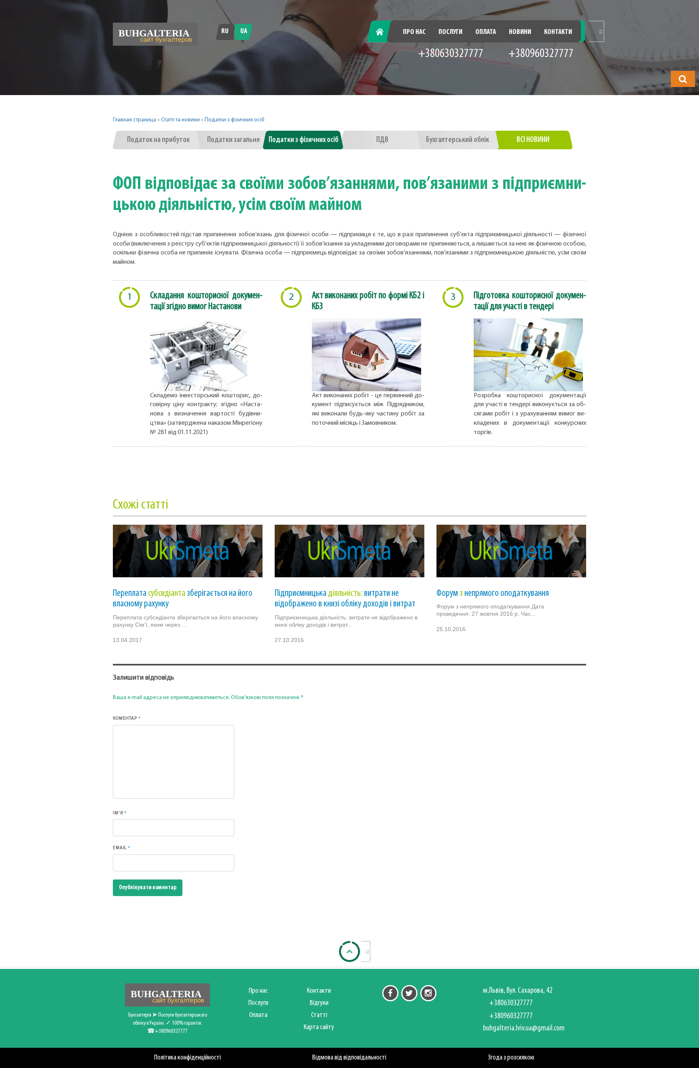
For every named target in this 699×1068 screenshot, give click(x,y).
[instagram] (428, 993)
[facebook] (390, 993)
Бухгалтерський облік (457, 140)
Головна (384, 32)
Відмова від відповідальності (349, 1058)
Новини (520, 32)
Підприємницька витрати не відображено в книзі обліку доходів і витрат (345, 599)
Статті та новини (180, 120)
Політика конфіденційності (187, 1058)
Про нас (414, 32)
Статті (319, 1015)
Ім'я (120, 812)
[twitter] (409, 993)
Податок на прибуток (158, 140)
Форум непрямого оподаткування (492, 593)
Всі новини (533, 140)
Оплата (485, 32)
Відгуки (319, 1003)
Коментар (127, 718)
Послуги (450, 32)
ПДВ (382, 140)
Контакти (558, 32)
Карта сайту (319, 1027)
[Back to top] (349, 951)
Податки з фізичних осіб (235, 120)
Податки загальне (233, 140)
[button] (683, 79)
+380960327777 (541, 54)
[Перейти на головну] (155, 34)
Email (122, 847)
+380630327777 (450, 54)
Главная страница (134, 120)
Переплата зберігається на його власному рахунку (182, 599)
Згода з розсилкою (511, 1058)
